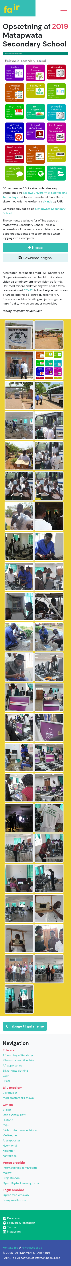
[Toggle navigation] (63, 7)
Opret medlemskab (16, 1195)
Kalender (9, 1151)
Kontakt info (10, 1248)
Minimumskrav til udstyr (19, 1060)
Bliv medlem (12, 1087)
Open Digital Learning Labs (21, 1183)
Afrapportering (13, 1065)
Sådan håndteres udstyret (20, 1130)
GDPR (6, 1076)
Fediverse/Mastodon (20, 1223)
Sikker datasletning (15, 1070)
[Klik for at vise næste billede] (35, 117)
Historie (8, 1120)
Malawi (7, 1173)
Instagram (13, 1231)
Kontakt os (10, 1156)
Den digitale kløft (14, 1115)
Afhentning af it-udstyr (18, 1055)
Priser (6, 1081)
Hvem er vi (10, 1145)
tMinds (47, 201)
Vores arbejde (14, 1162)
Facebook (13, 1218)
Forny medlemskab (15, 1200)
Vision (7, 1110)
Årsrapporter (11, 1140)
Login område (13, 1190)
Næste (37, 247)
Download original (37, 258)
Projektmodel (11, 1178)
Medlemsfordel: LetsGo (18, 1098)
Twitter (11, 1227)
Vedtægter (10, 1135)
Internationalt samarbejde (20, 1168)
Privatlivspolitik (32, 1248)
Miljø (6, 1125)
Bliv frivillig (10, 1093)
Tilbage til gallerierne (26, 1026)
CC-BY (28, 290)
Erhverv (9, 1050)
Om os (8, 1104)
